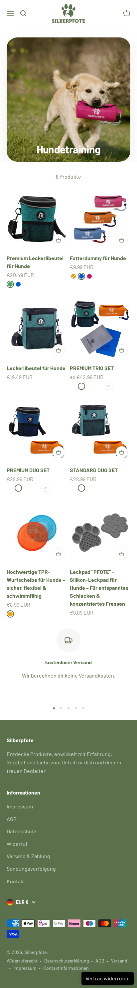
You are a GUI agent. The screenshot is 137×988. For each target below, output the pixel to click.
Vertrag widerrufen (107, 978)
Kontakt (16, 881)
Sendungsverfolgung (31, 868)
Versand (119, 960)
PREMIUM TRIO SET (92, 368)
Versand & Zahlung (28, 856)
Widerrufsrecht (22, 960)
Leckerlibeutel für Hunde (36, 368)
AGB (12, 819)
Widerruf (17, 844)
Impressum (20, 806)
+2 (108, 386)
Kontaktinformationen (66, 968)
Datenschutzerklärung (66, 960)
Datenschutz (21, 831)
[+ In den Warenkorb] (59, 240)
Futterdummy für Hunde (98, 258)
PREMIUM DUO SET (28, 470)
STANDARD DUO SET (94, 470)
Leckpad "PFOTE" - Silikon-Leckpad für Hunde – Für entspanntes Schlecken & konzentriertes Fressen (99, 588)
